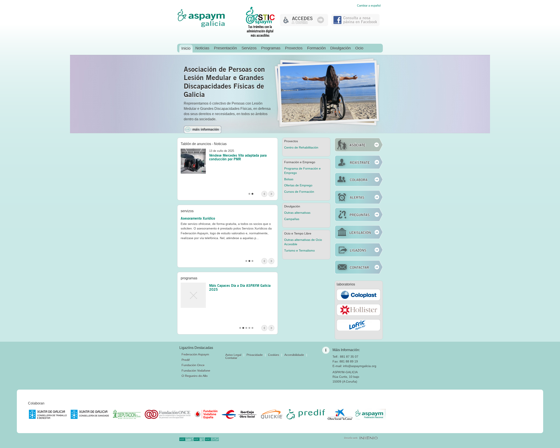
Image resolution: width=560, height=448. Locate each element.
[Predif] (306, 414)
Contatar (231, 358)
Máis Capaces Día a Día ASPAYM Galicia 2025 (240, 287)
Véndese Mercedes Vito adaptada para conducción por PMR (238, 157)
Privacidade (255, 355)
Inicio (186, 48)
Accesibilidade (294, 355)
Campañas (291, 219)
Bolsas (288, 179)
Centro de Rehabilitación (301, 147)
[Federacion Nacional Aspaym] (370, 414)
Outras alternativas (297, 212)
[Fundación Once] (167, 414)
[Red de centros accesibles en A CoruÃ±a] (304, 25)
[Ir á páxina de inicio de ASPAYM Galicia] (201, 26)
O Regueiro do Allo (195, 376)
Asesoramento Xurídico (198, 218)
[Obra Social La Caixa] (340, 414)
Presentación (225, 48)
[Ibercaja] (239, 414)
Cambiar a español (369, 5)
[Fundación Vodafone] (206, 414)
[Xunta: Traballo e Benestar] (48, 414)
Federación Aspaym (195, 354)
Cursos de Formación (299, 191)
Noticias (202, 48)
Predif (186, 360)
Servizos (249, 48)
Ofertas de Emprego (298, 185)
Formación (316, 48)
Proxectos (294, 48)
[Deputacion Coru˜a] (127, 414)
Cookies (273, 355)
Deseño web (350, 438)
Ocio (359, 48)
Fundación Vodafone (196, 370)
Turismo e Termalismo (299, 250)
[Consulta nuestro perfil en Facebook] (355, 25)
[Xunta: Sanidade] (90, 414)
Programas (270, 48)
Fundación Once (193, 365)
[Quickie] (272, 414)
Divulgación (340, 48)
